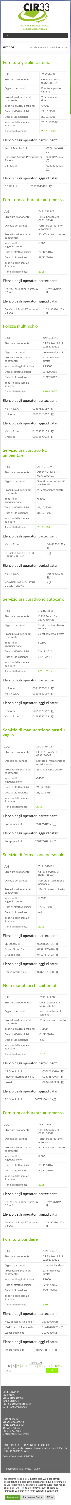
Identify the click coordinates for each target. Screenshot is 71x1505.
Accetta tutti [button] (12, 1497)
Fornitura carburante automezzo (33, 200)
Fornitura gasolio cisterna (26, 62)
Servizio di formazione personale (33, 855)
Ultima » (57, 1366)
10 (39, 1366)
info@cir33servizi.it (19, 1434)
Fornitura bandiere (20, 1239)
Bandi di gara (55, 47)
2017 (54, 391)
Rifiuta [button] (50, 1497)
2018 (52, 131)
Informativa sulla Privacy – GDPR (23, 1469)
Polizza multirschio (20, 326)
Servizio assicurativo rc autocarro (33, 599)
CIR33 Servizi (42, 47)
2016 (44, 131)
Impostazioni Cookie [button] (32, 1497)
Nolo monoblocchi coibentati (30, 985)
